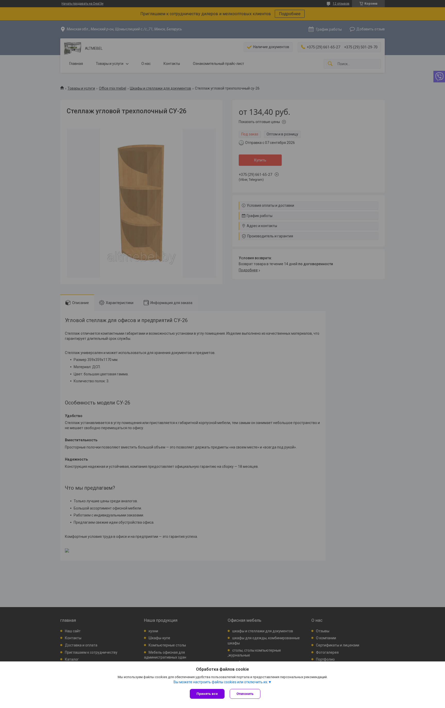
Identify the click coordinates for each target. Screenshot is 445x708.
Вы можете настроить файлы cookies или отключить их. (221, 682)
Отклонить (245, 694)
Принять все (207, 694)
